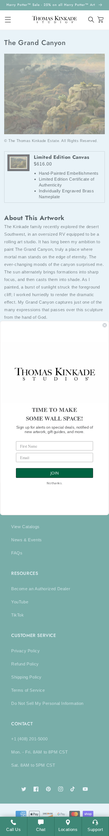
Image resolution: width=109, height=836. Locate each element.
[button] (91, 19)
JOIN (54, 473)
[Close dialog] (104, 325)
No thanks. (54, 483)
